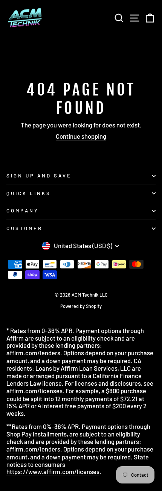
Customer (24, 228)
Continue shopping (81, 136)
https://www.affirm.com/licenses (52, 471)
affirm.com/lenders (33, 352)
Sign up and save (39, 176)
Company (22, 211)
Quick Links (28, 193)
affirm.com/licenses (34, 390)
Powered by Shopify (81, 306)
